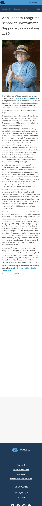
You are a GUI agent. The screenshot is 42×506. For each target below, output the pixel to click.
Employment (21, 474)
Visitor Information (21, 469)
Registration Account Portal (21, 479)
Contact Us (21, 465)
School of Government (16, 9)
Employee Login (21, 493)
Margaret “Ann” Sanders (25, 98)
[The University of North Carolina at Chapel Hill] (1, 2)
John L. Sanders (15, 103)
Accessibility (33, 3)
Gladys (21, 497)
